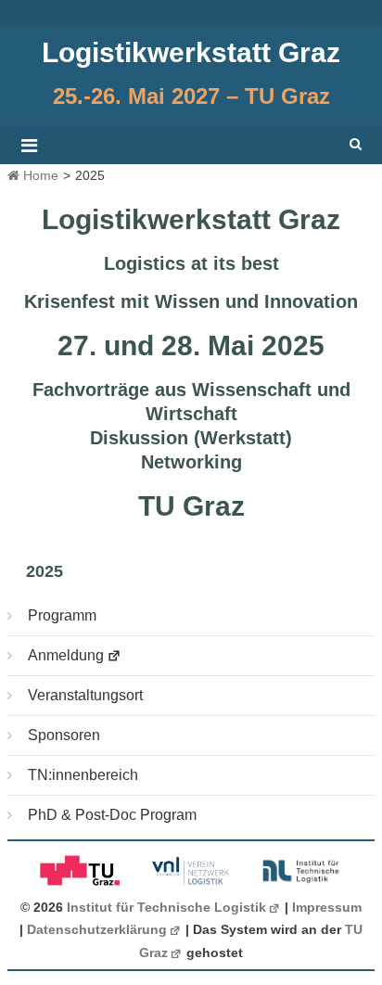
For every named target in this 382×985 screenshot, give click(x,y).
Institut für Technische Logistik (166, 908)
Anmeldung (66, 655)
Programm (62, 615)
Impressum (327, 908)
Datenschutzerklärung (97, 930)
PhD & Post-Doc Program (112, 815)
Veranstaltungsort (85, 695)
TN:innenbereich (83, 775)
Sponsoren (64, 735)
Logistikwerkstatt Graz (191, 52)
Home (38, 175)
